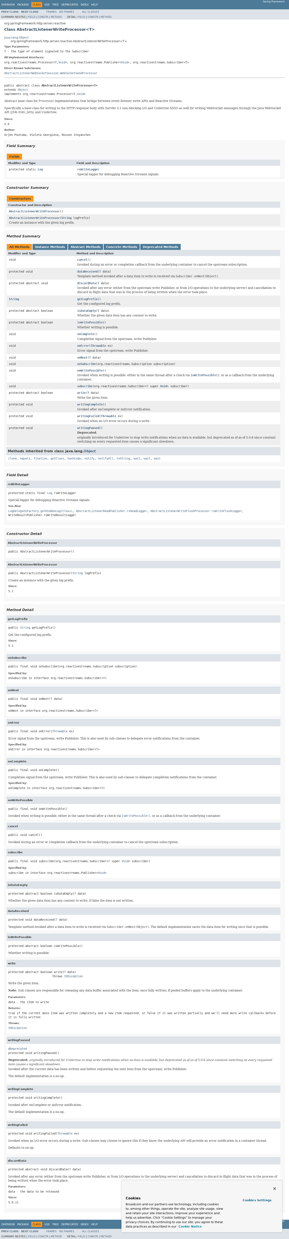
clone (12, 458)
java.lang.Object (16, 37)
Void (61, 62)
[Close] (274, 1188)
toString (123, 458)
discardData (86, 283)
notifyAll (105, 458)
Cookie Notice (190, 1226)
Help (94, 4)
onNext (82, 357)
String (66, 218)
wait (136, 458)
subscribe (84, 386)
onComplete (85, 334)
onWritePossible (90, 370)
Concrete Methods (121, 247)
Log (40, 169)
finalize (40, 458)
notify (89, 458)
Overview (8, 4)
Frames (51, 11)
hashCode (74, 458)
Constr (43, 16)
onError (83, 345)
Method (56, 16)
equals (25, 458)
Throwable (98, 345)
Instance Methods (50, 247)
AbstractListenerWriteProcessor (34, 211)
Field (31, 16)
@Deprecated (17, 1048)
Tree (55, 4)
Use (47, 4)
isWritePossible (90, 322)
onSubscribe (86, 364)
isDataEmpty (86, 310)
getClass (57, 458)
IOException (73, 976)
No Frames (66, 11)
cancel (82, 259)
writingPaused (88, 428)
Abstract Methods (85, 247)
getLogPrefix (87, 299)
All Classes (90, 11)
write (81, 392)
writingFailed (88, 416)
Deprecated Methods (160, 247)
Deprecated (69, 4)
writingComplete (90, 404)
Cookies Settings (257, 1200)
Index (85, 4)
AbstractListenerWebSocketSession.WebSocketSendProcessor (50, 73)
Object (23, 89)
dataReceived (87, 271)
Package (23, 4)
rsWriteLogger (88, 169)
